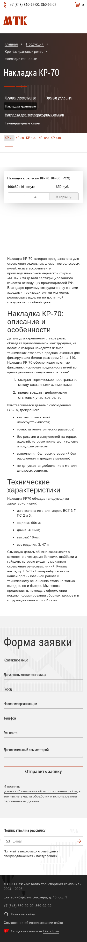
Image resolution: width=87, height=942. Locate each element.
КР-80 (19, 138)
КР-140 (56, 138)
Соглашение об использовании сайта (33, 922)
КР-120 (43, 138)
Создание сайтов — (35, 930)
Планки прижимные (20, 97)
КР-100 (31, 138)
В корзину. (64, 196)
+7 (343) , (33, 4)
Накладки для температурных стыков (34, 114)
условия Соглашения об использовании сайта (40, 791)
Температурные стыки (22, 123)
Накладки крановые (20, 106)
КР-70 (9, 138)
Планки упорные (58, 97)
